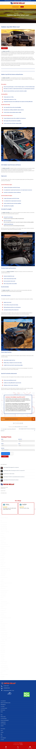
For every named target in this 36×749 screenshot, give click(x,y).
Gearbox (2, 597)
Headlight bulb (3, 610)
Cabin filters (3, 656)
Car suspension (3, 553)
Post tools (2, 584)
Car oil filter (2, 659)
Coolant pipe (3, 643)
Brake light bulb (3, 615)
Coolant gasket (3, 670)
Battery (2, 621)
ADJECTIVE (20, 439)
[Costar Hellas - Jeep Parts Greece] (18, 3)
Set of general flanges (4, 634)
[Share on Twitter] (17, 423)
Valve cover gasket (4, 663)
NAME (2, 439)
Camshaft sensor (3, 542)
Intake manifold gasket (4, 667)
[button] (34, 509)
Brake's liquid (3, 652)
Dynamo (2, 581)
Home (2, 730)
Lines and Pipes (3, 573)
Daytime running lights (4, 674)
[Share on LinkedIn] (22, 423)
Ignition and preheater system (5, 637)
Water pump (3, 557)
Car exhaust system (4, 639)
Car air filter (3, 654)
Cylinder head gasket (4, 665)
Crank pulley (3, 648)
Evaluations (2, 559)
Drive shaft (2, 560)
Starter (2, 619)
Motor (2, 599)
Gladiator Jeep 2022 (6, 51)
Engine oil (2, 606)
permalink (26, 426)
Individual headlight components (6, 617)
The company (3, 728)
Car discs (2, 579)
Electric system (3, 588)
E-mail (19, 443)
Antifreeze (2, 555)
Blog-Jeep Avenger (4, 522)
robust (30, 169)
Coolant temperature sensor (5, 546)
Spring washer (3, 626)
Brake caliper (3, 575)
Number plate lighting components (6, 582)
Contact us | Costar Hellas (5, 531)
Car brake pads (3, 645)
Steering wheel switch (4, 577)
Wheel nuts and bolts (4, 623)
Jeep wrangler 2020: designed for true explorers (11, 467)
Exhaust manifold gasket (5, 668)
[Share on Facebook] (15, 423)
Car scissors (3, 678)
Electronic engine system (5, 590)
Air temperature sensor (4, 544)
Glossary (2, 535)
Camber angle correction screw (6, 570)
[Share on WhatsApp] (14, 423)
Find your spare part (4, 571)
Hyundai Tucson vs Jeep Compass (9, 473)
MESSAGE (2, 448)
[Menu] (1, 3)
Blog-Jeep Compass (4, 524)
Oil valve (2, 564)
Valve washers (3, 650)
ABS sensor (2, 540)
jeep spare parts (3, 537)
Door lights (2, 676)
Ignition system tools (4, 586)
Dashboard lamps (3, 612)
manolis (22, 18)
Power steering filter (4, 661)
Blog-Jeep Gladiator (18, 13)
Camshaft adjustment (4, 632)
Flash (1, 672)
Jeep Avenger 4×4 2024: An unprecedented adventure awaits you (14, 476)
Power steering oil (4, 608)
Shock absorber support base (5, 568)
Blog (1, 520)
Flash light (2, 614)
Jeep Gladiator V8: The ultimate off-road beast (11, 479)
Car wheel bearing (4, 630)
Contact (2, 732)
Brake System (3, 641)
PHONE (2, 443)
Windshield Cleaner (4, 592)
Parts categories (3, 595)
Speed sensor (3, 548)
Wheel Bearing (3, 628)
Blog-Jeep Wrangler (4, 529)
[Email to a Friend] (19, 423)
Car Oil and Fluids (3, 604)
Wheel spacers (3, 562)
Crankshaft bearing (4, 601)
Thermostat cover (3, 593)
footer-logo (2, 533)
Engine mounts (3, 566)
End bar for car (3, 551)
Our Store (2, 739)
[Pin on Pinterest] (20, 423)
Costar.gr (21, 744)
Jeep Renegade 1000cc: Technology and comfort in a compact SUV (14, 470)
